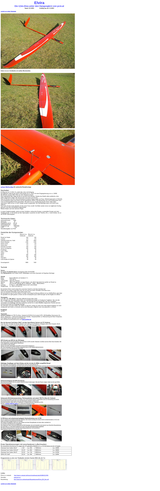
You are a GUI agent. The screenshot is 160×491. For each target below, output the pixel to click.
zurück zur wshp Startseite (8, 11)
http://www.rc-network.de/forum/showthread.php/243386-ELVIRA (31, 475)
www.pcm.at (17, 477)
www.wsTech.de (26, 319)
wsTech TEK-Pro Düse (7, 187)
